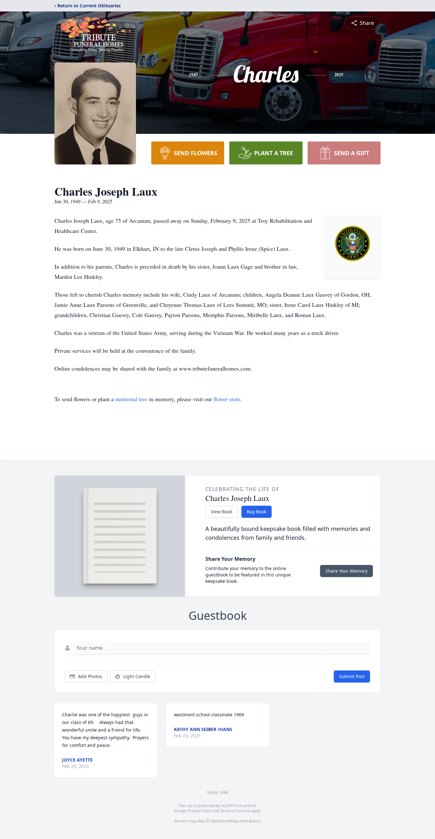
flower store (227, 399)
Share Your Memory (346, 571)
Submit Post (352, 676)
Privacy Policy (199, 811)
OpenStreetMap (224, 821)
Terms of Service (235, 811)
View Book (221, 512)
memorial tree (131, 399)
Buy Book (256, 512)
